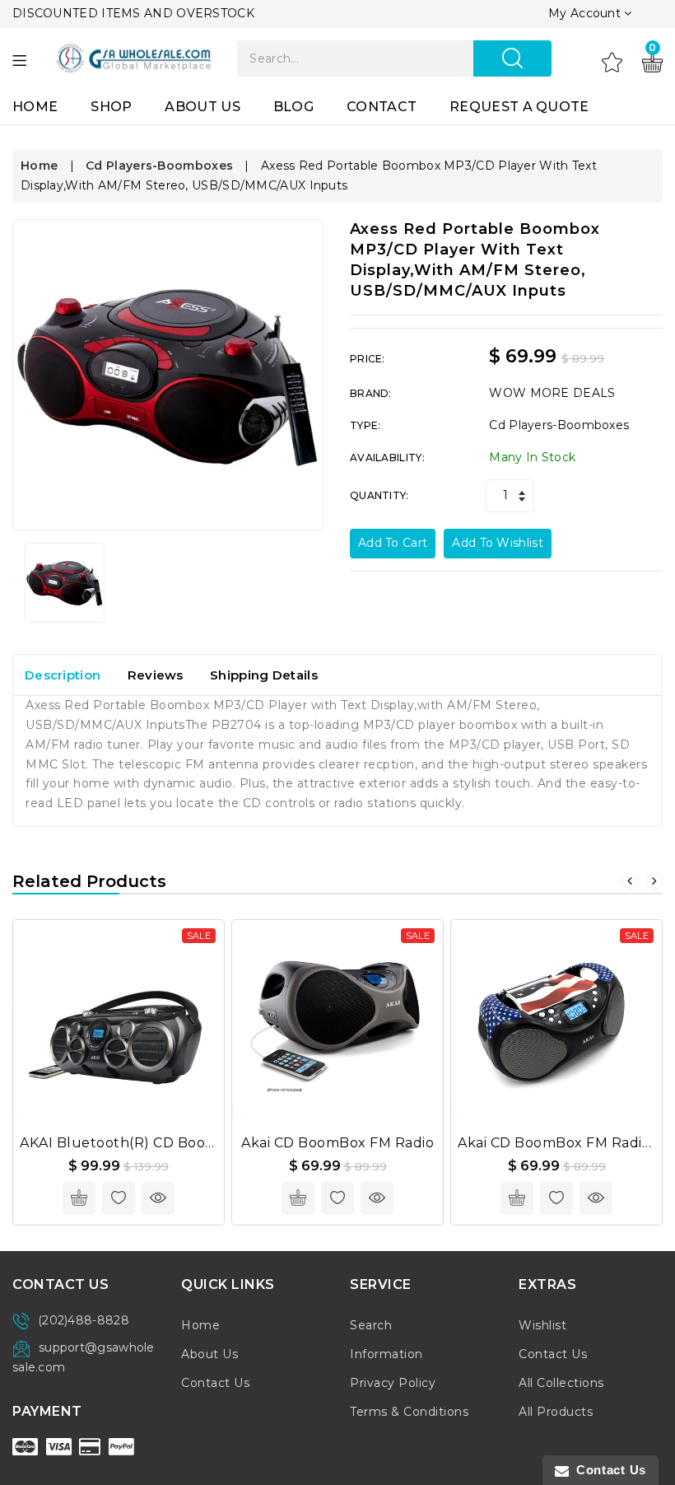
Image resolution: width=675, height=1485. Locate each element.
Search (371, 1325)
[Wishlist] (612, 61)
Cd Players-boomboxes (159, 165)
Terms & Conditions (409, 1411)
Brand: (371, 393)
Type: (365, 425)
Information (386, 1354)
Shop (111, 106)
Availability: (387, 457)
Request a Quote (519, 106)
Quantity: (379, 495)
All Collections (561, 1382)
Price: (367, 359)
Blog (293, 106)
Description (62, 675)
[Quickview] (158, 1198)
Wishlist (542, 1325)
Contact (382, 106)
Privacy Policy (392, 1382)
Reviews (156, 675)
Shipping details (264, 675)
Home (35, 106)
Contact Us (215, 1382)
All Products (556, 1411)
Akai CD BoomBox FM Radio (337, 1143)
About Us (202, 106)
